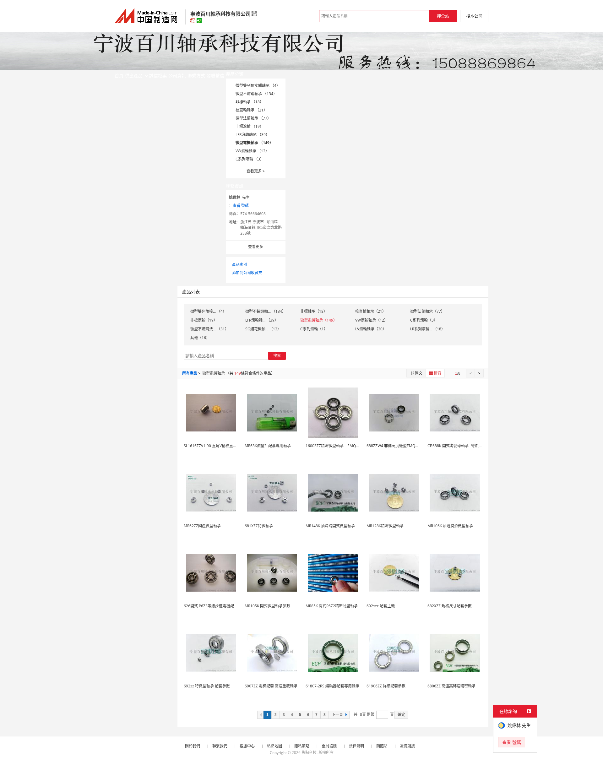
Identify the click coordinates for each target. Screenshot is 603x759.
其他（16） (200, 337)
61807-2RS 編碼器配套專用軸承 (332, 686)
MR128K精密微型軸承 (385, 526)
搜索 (277, 355)
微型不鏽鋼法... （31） (209, 329)
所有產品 (189, 373)
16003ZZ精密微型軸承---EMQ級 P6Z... (338, 445)
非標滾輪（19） (203, 320)
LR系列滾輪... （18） (427, 329)
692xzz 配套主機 (381, 606)
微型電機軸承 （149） (254, 142)
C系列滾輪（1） (314, 329)
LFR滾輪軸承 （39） (252, 134)
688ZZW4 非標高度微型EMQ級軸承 (396, 445)
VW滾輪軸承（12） (371, 320)
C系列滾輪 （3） (250, 159)
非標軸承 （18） (249, 102)
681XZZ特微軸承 (259, 526)
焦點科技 (309, 752)
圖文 (418, 373)
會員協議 (329, 746)
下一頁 (337, 715)
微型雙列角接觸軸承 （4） (258, 85)
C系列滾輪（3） (423, 320)
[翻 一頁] (260, 715)
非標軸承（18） (313, 311)
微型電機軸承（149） (318, 320)
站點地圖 (274, 746)
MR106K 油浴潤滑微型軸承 (450, 526)
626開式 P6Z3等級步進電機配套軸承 (214, 606)
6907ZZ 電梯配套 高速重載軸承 (271, 686)
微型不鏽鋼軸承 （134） (256, 93)
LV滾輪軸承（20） (370, 329)
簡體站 (382, 746)
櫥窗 (437, 373)
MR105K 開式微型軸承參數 (267, 606)
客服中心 (247, 746)
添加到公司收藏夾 (247, 272)
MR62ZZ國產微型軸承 (202, 526)
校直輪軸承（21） (370, 311)
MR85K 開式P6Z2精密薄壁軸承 (332, 606)
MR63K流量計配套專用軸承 (268, 445)
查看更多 (256, 171)
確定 (401, 715)
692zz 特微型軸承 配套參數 (207, 686)
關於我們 (192, 746)
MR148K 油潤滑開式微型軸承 (330, 526)
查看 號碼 (241, 205)
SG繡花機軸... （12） (263, 329)
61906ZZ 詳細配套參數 (386, 686)
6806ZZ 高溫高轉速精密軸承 (451, 686)
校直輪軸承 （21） (251, 110)
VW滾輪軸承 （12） (252, 151)
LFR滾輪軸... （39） (261, 320)
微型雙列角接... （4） (208, 311)
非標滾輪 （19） (249, 126)
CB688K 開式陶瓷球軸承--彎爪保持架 (458, 445)
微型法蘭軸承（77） (427, 311)
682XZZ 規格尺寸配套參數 (449, 606)
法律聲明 (356, 746)
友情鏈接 (407, 746)
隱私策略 (301, 746)
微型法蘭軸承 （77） (253, 118)
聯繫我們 (219, 746)
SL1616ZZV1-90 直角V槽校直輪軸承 (214, 445)
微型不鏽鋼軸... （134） (265, 311)
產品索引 (239, 264)
